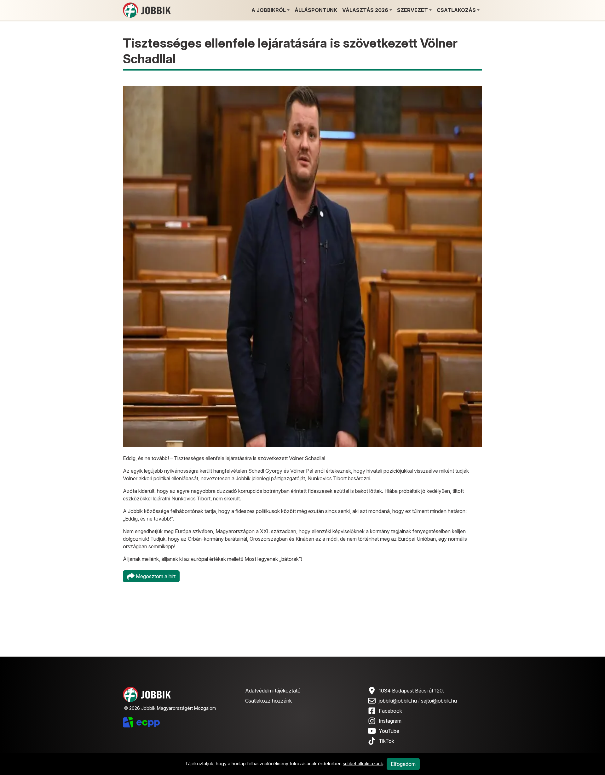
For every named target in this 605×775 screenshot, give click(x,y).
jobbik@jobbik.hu (398, 701)
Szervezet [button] (412, 10)
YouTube (389, 731)
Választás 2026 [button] (365, 10)
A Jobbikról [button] (268, 10)
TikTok (386, 741)
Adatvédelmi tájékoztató (273, 690)
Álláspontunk (316, 10)
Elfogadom (403, 764)
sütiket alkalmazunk (363, 763)
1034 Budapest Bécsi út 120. (411, 690)
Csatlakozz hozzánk (268, 701)
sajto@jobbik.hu (439, 701)
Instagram (390, 721)
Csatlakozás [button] (456, 10)
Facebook (390, 711)
